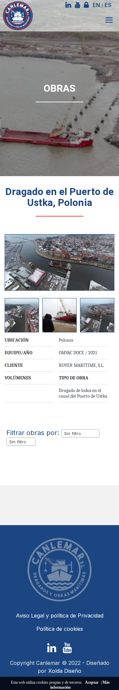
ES (107, 5)
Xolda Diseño (64, 670)
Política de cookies (59, 628)
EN (96, 5)
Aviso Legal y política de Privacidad (59, 615)
